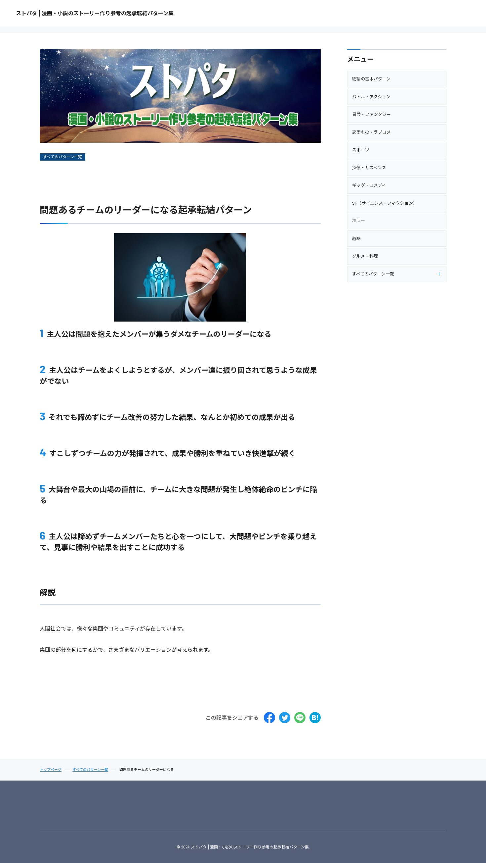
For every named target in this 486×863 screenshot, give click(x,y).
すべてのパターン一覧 (62, 156)
